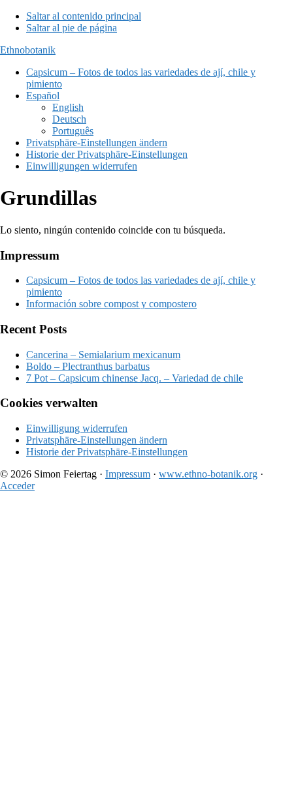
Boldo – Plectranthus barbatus (88, 366)
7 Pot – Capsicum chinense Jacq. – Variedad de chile (134, 378)
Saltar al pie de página (71, 27)
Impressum (127, 473)
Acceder (17, 485)
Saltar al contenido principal (83, 16)
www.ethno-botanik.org (208, 473)
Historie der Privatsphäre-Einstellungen (107, 451)
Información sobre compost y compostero (111, 303)
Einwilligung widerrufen (76, 428)
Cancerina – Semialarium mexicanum (103, 354)
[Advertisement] (140, 642)
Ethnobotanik (28, 49)
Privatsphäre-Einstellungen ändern (96, 440)
